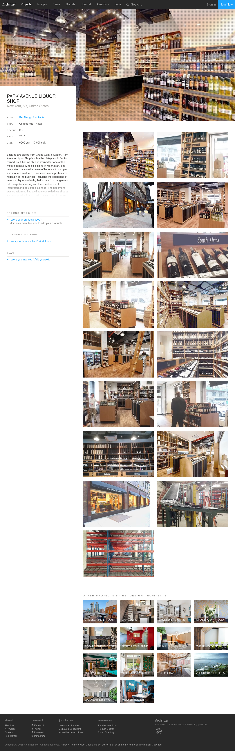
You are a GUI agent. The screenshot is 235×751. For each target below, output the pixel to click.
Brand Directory (106, 732)
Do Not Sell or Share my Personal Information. (126, 744)
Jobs (118, 4)
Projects (26, 4)
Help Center (11, 735)
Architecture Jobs (107, 725)
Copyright (157, 744)
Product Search (106, 728)
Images (42, 4)
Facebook (39, 725)
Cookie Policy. (93, 744)
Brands (70, 4)
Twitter (37, 728)
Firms (56, 4)
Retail (39, 123)
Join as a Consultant (70, 728)
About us (9, 725)
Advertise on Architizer (71, 732)
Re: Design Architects (31, 117)
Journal (86, 4)
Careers (9, 732)
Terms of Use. (77, 744)
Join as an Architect (69, 725)
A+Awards (10, 728)
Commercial (26, 123)
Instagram (39, 735)
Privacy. (65, 744)
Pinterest (38, 732)
